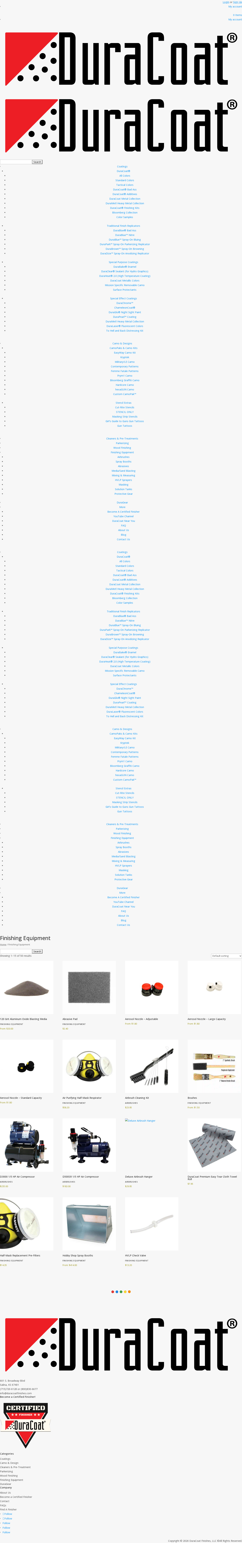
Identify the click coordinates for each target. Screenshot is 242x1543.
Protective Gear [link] (123, 493)
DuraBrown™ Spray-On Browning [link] (125, 248)
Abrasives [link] (123, 466)
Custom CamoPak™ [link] (124, 394)
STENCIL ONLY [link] (125, 412)
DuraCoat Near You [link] (123, 521)
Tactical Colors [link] (124, 185)
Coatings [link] (122, 166)
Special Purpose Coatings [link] (123, 262)
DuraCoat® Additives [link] (124, 194)
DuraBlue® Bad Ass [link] (124, 230)
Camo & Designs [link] (122, 343)
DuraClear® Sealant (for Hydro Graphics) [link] (124, 271)
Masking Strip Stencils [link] (124, 416)
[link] (237, 15)
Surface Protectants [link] (124, 289)
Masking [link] (123, 484)
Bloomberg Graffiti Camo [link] (124, 380)
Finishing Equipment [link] (122, 452)
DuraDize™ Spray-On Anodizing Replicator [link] (124, 253)
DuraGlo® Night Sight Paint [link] (125, 312)
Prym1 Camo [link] (124, 375)
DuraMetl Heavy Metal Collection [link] (125, 203)
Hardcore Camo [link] (125, 385)
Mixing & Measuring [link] (123, 475)
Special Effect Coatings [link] (123, 298)
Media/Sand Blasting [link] (124, 470)
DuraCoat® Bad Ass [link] (125, 189)
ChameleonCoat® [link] (124, 307)
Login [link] (226, 2)
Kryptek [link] (124, 357)
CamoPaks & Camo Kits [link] (123, 348)
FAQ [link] (123, 525)
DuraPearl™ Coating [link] (124, 316)
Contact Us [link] (123, 539)
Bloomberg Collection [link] (124, 212)
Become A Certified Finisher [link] (123, 511)
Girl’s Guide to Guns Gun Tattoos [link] (125, 421)
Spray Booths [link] (123, 461)
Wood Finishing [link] (122, 447)
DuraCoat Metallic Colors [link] (124, 280)
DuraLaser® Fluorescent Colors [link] (124, 326)
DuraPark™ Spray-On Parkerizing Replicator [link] (125, 244)
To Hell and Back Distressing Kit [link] (124, 330)
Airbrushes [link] (123, 457)
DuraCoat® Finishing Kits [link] (124, 208)
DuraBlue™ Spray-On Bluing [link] (125, 239)
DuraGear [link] (122, 502)
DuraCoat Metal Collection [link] (124, 198)
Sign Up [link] (237, 2)
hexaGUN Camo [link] (124, 389)
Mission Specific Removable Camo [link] (125, 285)
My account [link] (235, 6)
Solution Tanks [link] (123, 489)
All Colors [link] (124, 175)
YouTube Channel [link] (123, 516)
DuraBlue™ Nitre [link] (124, 235)
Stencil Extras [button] (123, 402)
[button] (37, 162)
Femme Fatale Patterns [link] (125, 371)
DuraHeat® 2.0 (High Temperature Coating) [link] (124, 276)
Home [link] (3, 944)
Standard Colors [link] (125, 180)
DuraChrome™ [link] (124, 303)
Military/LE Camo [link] (125, 361)
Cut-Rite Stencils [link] (124, 407)
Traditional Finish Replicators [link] (123, 225)
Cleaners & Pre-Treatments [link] (122, 438)
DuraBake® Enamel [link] (124, 266)
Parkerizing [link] (122, 443)
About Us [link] (123, 530)
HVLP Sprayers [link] (123, 480)
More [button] (122, 507)
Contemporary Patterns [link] (125, 366)
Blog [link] (123, 534)
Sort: (185, 34)
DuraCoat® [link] (123, 171)
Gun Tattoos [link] (124, 425)
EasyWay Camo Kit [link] (125, 352)
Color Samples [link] (124, 217)
